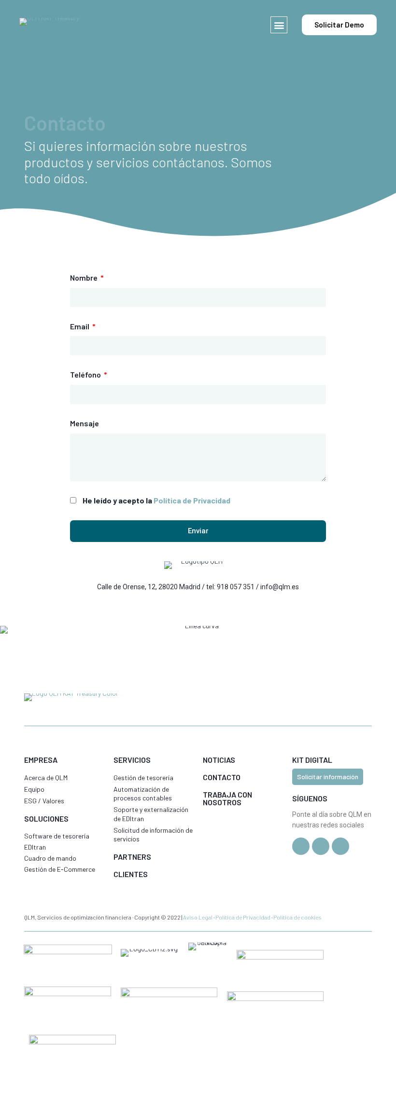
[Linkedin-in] (320, 846)
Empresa (40, 759)
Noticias (219, 759)
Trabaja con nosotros (227, 798)
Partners (132, 856)
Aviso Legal (197, 917)
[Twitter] (301, 846)
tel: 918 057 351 (230, 587)
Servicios (132, 759)
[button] (278, 24)
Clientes (130, 874)
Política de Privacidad (192, 500)
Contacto (221, 777)
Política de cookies (297, 917)
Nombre (84, 277)
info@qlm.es (279, 587)
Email (80, 326)
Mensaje (84, 423)
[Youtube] (340, 846)
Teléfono (86, 374)
